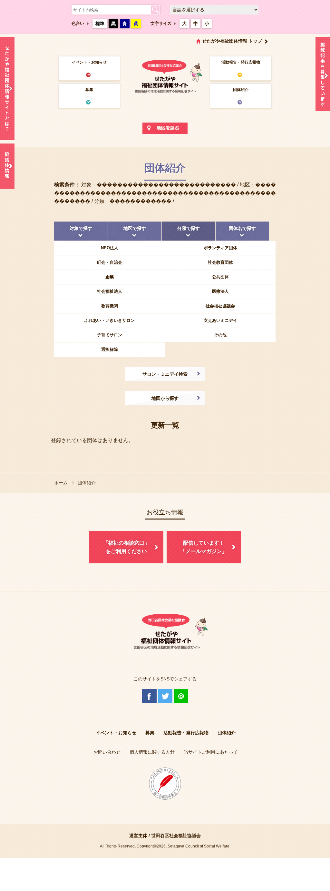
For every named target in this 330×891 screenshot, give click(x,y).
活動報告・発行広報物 (240, 62)
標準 (99, 23)
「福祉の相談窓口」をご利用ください (126, 547)
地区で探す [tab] (134, 228)
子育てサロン (109, 334)
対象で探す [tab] (81, 228)
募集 (89, 89)
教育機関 (109, 305)
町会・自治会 (109, 262)
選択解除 (109, 349)
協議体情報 (7, 166)
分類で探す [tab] (188, 228)
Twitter (165, 696)
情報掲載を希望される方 (322, 75)
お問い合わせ (107, 752)
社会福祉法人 (109, 291)
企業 (109, 276)
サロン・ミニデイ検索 (165, 374)
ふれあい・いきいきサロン (109, 320)
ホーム (61, 482)
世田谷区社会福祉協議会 (176, 835)
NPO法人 (109, 247)
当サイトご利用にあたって (211, 752)
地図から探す (165, 398)
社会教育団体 (220, 262)
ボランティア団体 (220, 247)
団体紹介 (240, 89)
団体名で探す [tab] (242, 228)
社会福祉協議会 (220, 305)
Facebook (149, 696)
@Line (181, 696)
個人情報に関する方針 (152, 752)
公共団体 (220, 276)
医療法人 (220, 291)
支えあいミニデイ (220, 320)
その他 (220, 334)
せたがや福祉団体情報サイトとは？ (7, 88)
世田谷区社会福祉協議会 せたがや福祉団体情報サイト (165, 75)
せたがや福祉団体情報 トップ (232, 41)
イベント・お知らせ (89, 62)
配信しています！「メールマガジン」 (203, 547)
